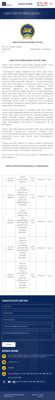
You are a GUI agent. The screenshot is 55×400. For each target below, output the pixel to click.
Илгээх (8, 344)
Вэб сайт (34, 394)
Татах (49, 179)
